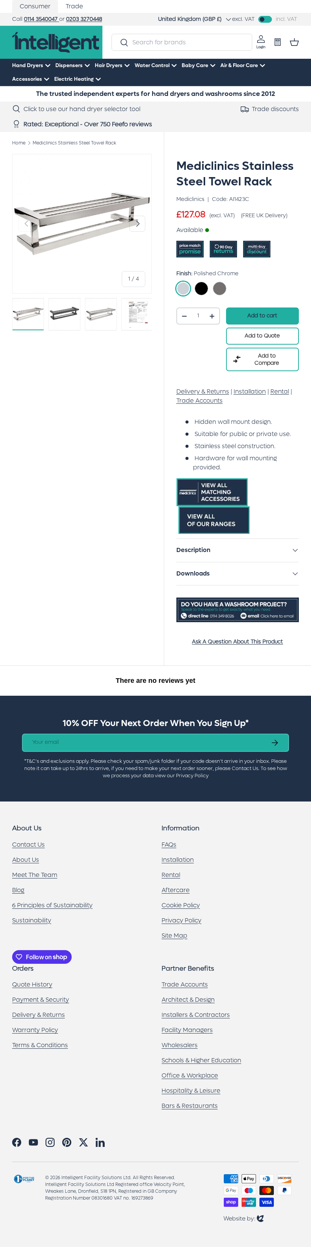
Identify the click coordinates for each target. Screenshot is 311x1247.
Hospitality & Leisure (191, 1091)
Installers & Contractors (196, 1015)
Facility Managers (187, 1030)
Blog (18, 890)
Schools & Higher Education (201, 1060)
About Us (25, 860)
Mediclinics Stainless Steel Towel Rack (74, 143)
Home (18, 143)
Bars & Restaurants (190, 1106)
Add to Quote (262, 335)
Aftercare (176, 890)
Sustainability (31, 920)
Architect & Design (188, 1000)
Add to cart (262, 315)
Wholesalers (180, 1045)
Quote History (32, 984)
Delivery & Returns (38, 1015)
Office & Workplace (190, 1075)
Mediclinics (190, 199)
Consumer (35, 6)
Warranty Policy (35, 1030)
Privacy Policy (181, 920)
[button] (294, 42)
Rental (171, 875)
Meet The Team (34, 875)
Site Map (174, 936)
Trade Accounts (185, 984)
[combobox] (182, 42)
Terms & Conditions (40, 1045)
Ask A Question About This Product (237, 641)
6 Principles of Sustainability (52, 905)
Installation (178, 860)
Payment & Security (40, 1000)
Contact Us (28, 845)
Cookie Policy (181, 905)
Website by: (243, 1218)
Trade (74, 6)
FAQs (169, 845)
